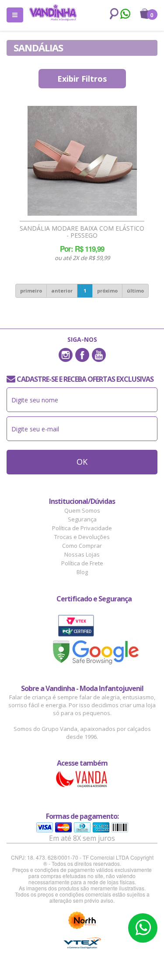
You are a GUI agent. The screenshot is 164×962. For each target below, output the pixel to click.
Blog (82, 572)
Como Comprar (82, 546)
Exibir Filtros (82, 78)
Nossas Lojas (82, 554)
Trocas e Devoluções (82, 537)
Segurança (82, 519)
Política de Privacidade (82, 528)
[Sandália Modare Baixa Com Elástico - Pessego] (82, 161)
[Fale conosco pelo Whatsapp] (125, 15)
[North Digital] (82, 920)
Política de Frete (82, 563)
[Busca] (112, 14)
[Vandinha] (53, 12)
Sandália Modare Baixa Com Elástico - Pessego (82, 232)
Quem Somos (82, 510)
